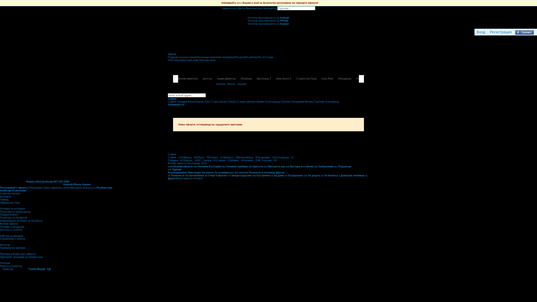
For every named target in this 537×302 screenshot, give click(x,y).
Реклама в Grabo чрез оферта (18, 254)
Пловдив (176, 160)
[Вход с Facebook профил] (524, 32)
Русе (203, 157)
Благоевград (247, 157)
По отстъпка (265, 57)
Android (220, 84)
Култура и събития (11, 229)
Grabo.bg (8, 269)
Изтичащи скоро (206, 57)
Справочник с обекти (12, 238)
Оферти (229, 8)
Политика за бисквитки (13, 217)
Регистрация (501, 32)
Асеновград (284, 157)
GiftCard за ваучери (11, 235)
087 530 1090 (61, 181)
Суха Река (327, 78)
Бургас (192, 160)
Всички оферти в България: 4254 (187, 163)
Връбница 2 (264, 78)
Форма (30, 181)
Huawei (241, 84)
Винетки (5, 244)
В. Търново (267, 160)
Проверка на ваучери (12, 247)
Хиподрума (344, 78)
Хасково (251, 160)
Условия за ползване (12, 208)
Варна (191, 157)
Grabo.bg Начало (10, 193)
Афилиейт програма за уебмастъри (21, 257)
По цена (240, 57)
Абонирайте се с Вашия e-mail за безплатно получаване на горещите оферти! (269, 2)
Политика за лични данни (15, 211)
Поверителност (9, 214)
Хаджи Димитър (226, 78)
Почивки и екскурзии (12, 226)
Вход (481, 32)
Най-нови (193, 60)
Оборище (246, 78)
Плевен (216, 157)
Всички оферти (9, 223)
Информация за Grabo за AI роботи (21, 220)
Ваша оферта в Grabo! (189, 178)
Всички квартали (188, 78)
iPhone (231, 84)
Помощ (4, 199)
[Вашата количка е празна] (268, 11)
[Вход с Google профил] (536, 32)
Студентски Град (306, 78)
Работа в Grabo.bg (11, 266)
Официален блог (10, 202)
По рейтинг (251, 57)
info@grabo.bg (44, 181)
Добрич (231, 157)
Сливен (223, 160)
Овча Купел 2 (283, 78)
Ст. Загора (207, 160)
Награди (5, 263)
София (176, 157)
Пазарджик (266, 157)
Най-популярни (177, 60)
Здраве (172, 54)
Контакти (5, 196)
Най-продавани (225, 57)
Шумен (237, 160)
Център (207, 78)
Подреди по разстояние (182, 57)
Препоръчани (207, 60)
